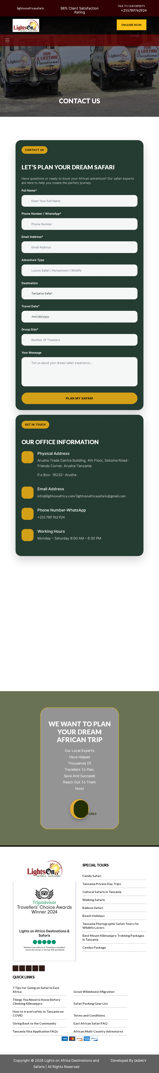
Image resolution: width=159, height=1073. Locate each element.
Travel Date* (31, 306)
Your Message (31, 352)
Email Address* (32, 237)
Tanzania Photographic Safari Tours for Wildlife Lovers (110, 925)
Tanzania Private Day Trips (101, 884)
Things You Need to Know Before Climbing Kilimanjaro (36, 1001)
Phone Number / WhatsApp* (41, 213)
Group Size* (30, 329)
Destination (30, 283)
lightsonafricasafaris (30, 8)
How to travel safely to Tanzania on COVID (38, 1013)
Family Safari (91, 876)
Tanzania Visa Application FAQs (35, 1031)
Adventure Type (33, 260)
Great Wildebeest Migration (93, 991)
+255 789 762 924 (51, 517)
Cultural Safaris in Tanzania (101, 892)
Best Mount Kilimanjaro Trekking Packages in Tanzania (113, 937)
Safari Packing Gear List (90, 1003)
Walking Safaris (93, 900)
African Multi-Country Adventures (98, 1031)
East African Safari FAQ (90, 1023)
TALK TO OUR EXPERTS (131, 6)
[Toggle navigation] (7, 40)
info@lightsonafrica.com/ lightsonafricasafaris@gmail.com (81, 496)
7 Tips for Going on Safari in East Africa (36, 989)
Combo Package (94, 947)
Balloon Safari (92, 908)
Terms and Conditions (89, 1015)
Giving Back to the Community (34, 1023)
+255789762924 (133, 10)
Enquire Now (132, 24)
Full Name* (29, 190)
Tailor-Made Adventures (82, 809)
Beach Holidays (93, 915)
